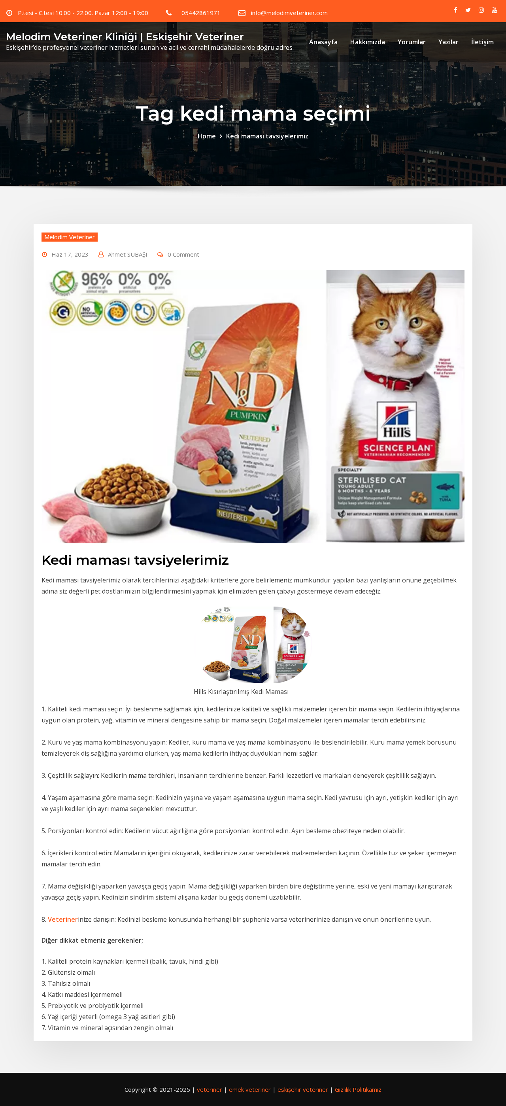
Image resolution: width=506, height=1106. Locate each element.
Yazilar (448, 42)
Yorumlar (412, 42)
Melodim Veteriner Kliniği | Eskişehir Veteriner (125, 36)
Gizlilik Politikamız (358, 1089)
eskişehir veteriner (303, 1089)
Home (207, 136)
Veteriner (63, 919)
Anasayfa (323, 42)
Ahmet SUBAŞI (127, 254)
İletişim (482, 42)
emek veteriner (250, 1089)
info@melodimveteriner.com (289, 13)
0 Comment (183, 254)
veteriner (209, 1089)
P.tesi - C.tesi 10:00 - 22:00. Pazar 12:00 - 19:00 (83, 13)
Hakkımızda (367, 42)
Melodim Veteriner (69, 237)
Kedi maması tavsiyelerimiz (267, 136)
